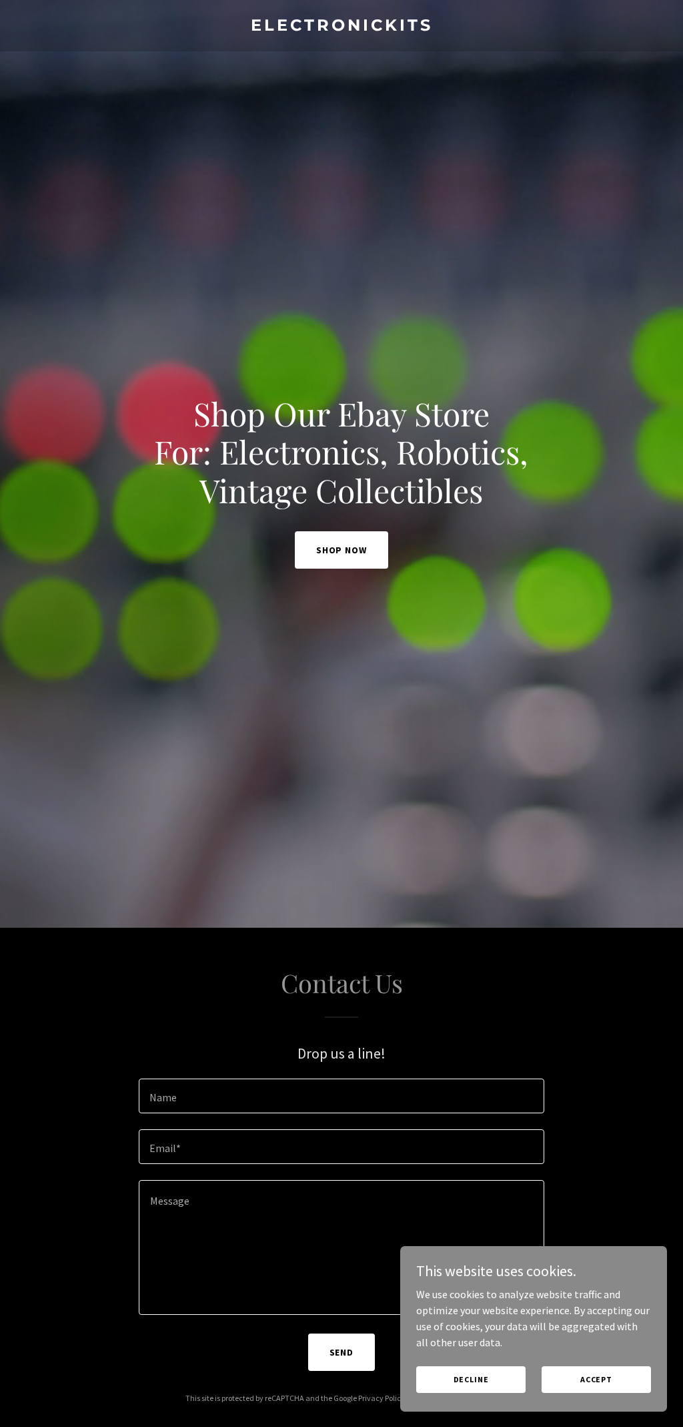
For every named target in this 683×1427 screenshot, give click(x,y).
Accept (596, 1379)
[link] (341, 26)
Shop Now (342, 550)
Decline (471, 1379)
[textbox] (341, 1096)
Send (341, 1352)
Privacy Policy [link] (381, 1398)
